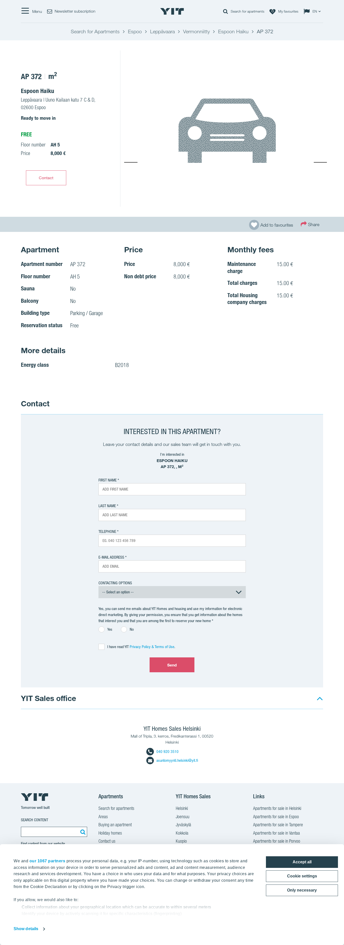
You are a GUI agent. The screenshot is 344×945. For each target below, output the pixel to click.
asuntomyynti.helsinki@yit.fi (177, 760)
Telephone (107, 531)
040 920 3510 (167, 751)
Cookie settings (302, 876)
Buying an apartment (115, 824)
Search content (34, 819)
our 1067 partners (47, 861)
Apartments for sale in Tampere (278, 824)
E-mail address (111, 557)
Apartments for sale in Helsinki (277, 808)
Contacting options (115, 583)
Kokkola (182, 833)
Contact (46, 177)
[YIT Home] (172, 11)
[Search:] (82, 832)
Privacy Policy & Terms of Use (152, 646)
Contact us (106, 841)
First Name (107, 480)
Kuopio (181, 841)
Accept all (302, 862)
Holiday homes (110, 833)
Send (172, 664)
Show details (26, 929)
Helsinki (182, 808)
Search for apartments (116, 808)
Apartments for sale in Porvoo (276, 841)
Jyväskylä (183, 824)
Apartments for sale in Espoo (276, 816)
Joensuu (182, 816)
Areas (103, 816)
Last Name (107, 505)
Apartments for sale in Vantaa (276, 833)
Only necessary (302, 890)
